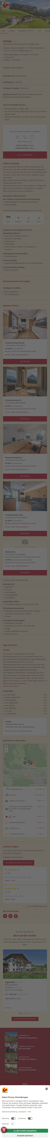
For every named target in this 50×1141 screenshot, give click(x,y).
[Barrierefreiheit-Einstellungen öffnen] (4, 1129)
